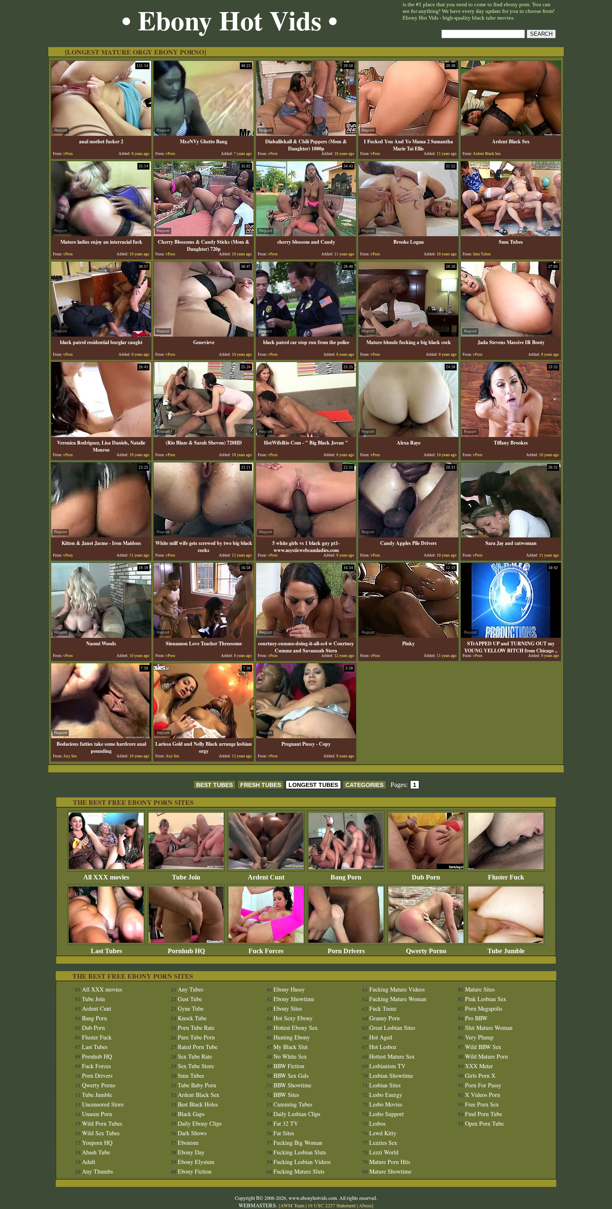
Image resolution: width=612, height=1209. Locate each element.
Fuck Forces (266, 950)
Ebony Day (191, 1152)
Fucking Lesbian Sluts (300, 1152)
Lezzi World (383, 1152)
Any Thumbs (97, 1171)
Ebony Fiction (194, 1171)
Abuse (365, 1205)
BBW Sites (286, 1095)
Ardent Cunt (266, 877)
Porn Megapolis (483, 1008)
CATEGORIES (364, 785)
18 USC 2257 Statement (332, 1205)
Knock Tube (192, 1018)
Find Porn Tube (483, 1114)
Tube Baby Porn (197, 1085)
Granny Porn (384, 1018)
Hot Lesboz (382, 1047)
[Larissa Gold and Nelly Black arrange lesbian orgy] (204, 735)
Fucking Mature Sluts (299, 1171)
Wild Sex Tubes (100, 1133)
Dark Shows (192, 1133)
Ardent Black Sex (198, 1095)
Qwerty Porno (426, 950)
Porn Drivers (346, 950)
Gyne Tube (191, 1008)
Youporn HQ (97, 1143)
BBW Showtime (292, 1085)
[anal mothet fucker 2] (101, 133)
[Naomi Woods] (101, 635)
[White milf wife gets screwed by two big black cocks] (204, 535)
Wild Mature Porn (486, 1056)
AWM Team (293, 1205)
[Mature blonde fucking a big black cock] (408, 334)
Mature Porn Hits (389, 1162)
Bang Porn (346, 877)
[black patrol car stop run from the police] (306, 334)
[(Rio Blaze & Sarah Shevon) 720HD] (204, 434)
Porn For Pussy (483, 1085)
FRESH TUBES (260, 785)
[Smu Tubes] (511, 233)
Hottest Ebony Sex (296, 1028)
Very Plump (479, 1037)
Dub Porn (426, 877)
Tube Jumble (506, 950)
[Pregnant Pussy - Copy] (306, 735)
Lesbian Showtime (391, 1075)
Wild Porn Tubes (102, 1123)
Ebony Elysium (196, 1162)
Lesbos (377, 1123)
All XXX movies (106, 877)
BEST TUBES (214, 785)
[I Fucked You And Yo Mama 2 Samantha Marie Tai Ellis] (408, 133)
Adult (88, 1162)
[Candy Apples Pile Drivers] (408, 535)
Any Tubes (190, 989)
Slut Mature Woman (488, 1028)
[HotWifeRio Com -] (306, 434)
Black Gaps (191, 1114)
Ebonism (188, 1143)
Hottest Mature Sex (392, 1056)
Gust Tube (190, 999)
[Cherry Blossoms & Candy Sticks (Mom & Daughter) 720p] (204, 233)
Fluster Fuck (506, 877)
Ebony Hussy (289, 989)
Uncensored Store (103, 1104)
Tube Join (186, 877)
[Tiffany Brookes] (511, 434)
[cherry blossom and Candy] (306, 233)
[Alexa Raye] (408, 434)
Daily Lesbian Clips (297, 1114)
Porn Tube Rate (196, 1028)
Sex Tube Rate (195, 1056)
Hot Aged (380, 1037)
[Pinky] (408, 635)
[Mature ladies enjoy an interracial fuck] (101, 233)
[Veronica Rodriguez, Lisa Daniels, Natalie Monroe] (101, 434)
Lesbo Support (386, 1114)
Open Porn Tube (484, 1123)
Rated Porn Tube (197, 1047)
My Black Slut (291, 1047)
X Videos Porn (482, 1095)
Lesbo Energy (385, 1095)
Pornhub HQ (186, 950)
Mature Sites (480, 989)
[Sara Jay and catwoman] (511, 535)
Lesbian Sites (385, 1085)
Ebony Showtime (294, 999)
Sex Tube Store (196, 1066)
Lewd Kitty (382, 1133)
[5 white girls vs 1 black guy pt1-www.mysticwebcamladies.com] (306, 535)
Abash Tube (96, 1152)
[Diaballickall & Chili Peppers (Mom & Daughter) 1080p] (306, 133)
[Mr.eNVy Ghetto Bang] (204, 133)
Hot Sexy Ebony (293, 1018)
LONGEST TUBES (313, 785)
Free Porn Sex (482, 1104)
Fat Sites (284, 1133)
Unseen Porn (97, 1114)
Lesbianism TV (387, 1066)
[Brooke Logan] (408, 233)
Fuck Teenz (382, 1008)
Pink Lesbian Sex (485, 999)
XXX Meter (479, 1066)
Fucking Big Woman (298, 1143)
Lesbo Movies (385, 1104)
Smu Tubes (191, 1075)
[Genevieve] (204, 334)
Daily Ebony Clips (199, 1123)
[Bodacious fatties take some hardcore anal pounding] (101, 735)
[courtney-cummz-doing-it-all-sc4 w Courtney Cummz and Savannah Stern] (306, 635)
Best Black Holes (198, 1104)
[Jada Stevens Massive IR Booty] (511, 334)
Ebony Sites (288, 1008)
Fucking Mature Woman (397, 999)
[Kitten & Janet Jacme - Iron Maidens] (101, 535)
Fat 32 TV (286, 1123)
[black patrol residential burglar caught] (101, 334)
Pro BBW (476, 1018)
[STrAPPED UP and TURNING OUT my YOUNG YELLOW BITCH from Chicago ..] (511, 635)
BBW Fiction (289, 1066)
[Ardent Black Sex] (511, 133)
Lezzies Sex (383, 1143)
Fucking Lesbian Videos (302, 1162)
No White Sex (290, 1056)
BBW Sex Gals (291, 1075)
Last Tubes (106, 950)
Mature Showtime (390, 1171)
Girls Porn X (480, 1075)
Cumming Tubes (293, 1104)
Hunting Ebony (292, 1037)
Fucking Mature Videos (397, 989)
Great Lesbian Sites (392, 1028)
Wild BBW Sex (483, 1047)
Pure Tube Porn (196, 1037)
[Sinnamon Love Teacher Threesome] (204, 635)
